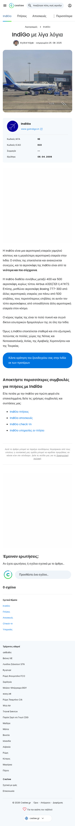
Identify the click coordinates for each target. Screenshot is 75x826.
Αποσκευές (39, 16)
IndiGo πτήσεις (19, 412)
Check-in (8, 623)
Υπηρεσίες (8, 629)
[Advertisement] (37, 205)
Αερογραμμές (31, 26)
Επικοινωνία (8, 791)
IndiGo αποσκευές (21, 418)
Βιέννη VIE (7, 658)
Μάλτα (6, 729)
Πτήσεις (22, 16)
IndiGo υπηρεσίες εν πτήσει (27, 430)
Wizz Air (7, 705)
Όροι (36, 802)
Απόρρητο (45, 802)
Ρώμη (5, 752)
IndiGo (7, 16)
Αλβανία (6, 746)
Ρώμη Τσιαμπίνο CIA (12, 699)
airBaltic (7, 652)
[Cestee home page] (16, 5)
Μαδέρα (6, 723)
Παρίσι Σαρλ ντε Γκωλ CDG (15, 717)
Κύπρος (6, 758)
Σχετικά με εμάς (10, 785)
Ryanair (7, 670)
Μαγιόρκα (7, 764)
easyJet (7, 693)
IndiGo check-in (21, 424)
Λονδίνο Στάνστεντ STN (14, 664)
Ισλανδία (7, 741)
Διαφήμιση (58, 802)
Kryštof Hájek (27, 42)
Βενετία (6, 735)
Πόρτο (6, 770)
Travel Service (10, 711)
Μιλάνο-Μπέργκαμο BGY (15, 687)
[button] (5, 5)
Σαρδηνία (7, 681)
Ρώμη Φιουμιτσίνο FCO (14, 676)
